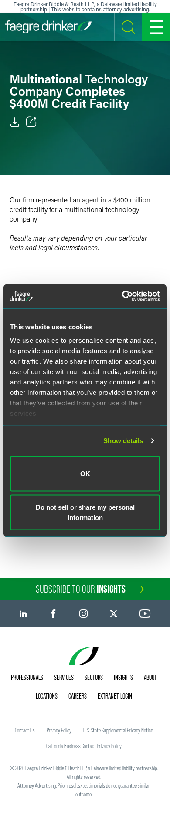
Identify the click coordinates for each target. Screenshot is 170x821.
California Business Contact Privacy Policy (84, 745)
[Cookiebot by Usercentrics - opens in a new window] (122, 296)
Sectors (94, 677)
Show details (123, 440)
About (150, 677)
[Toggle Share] (31, 122)
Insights (123, 677)
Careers (77, 696)
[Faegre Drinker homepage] (48, 26)
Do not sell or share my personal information (85, 512)
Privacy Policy (59, 730)
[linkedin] (23, 613)
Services (64, 677)
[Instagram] (83, 613)
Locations (47, 696)
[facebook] (53, 613)
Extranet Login (115, 696)
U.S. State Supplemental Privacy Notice (118, 730)
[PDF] (15, 122)
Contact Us (25, 730)
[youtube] (145, 613)
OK (85, 473)
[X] (113, 613)
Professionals (27, 677)
